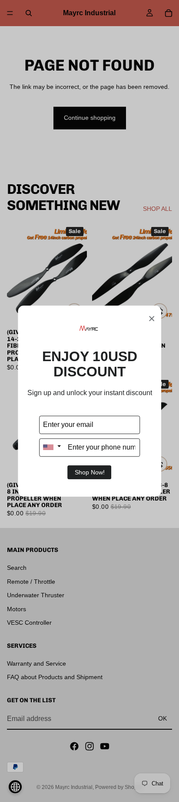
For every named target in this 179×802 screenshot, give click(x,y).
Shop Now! (90, 472)
